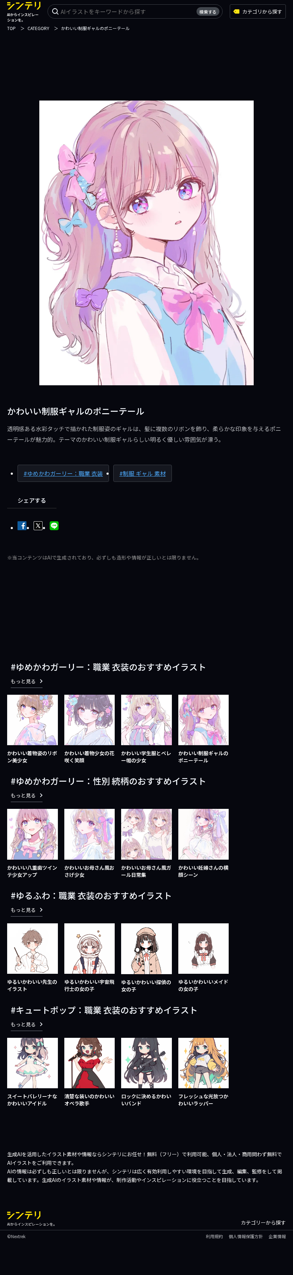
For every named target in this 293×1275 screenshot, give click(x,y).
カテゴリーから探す (263, 1222)
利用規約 (214, 1236)
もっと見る (23, 681)
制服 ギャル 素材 (144, 473)
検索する (208, 12)
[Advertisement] (146, 61)
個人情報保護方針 (246, 1236)
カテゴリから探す (262, 11)
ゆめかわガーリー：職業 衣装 (65, 473)
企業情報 (277, 1236)
